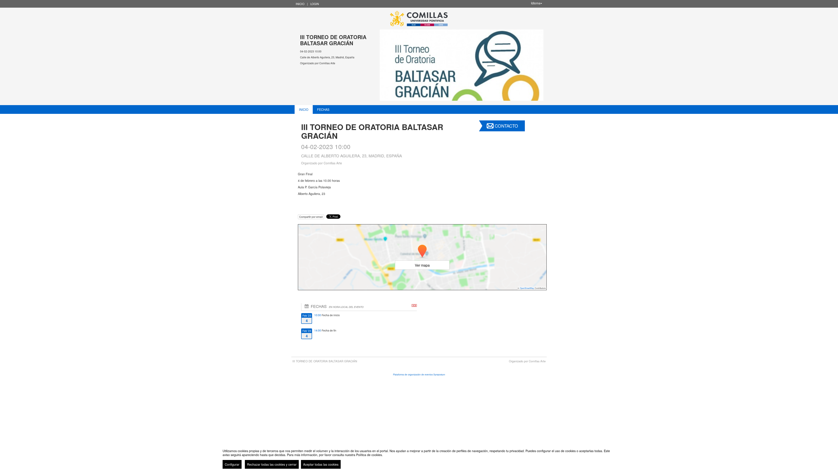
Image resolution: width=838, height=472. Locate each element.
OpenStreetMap (527, 288)
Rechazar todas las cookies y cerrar (272, 464)
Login (314, 4)
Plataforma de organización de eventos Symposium (419, 374)
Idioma (535, 3)
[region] (419, 457)
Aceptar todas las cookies (320, 464)
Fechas (323, 109)
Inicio (300, 4)
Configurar (232, 464)
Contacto (506, 126)
